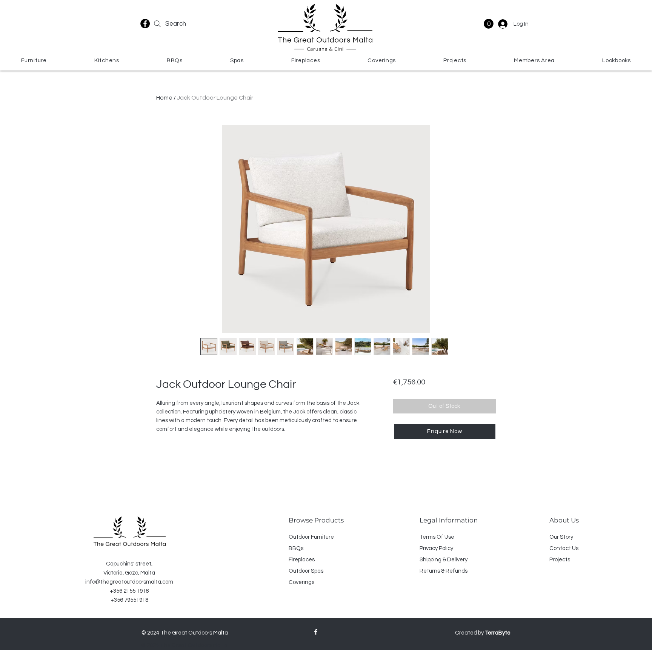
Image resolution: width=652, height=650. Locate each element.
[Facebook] (145, 23)
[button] (489, 24)
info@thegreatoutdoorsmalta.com (129, 582)
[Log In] (502, 24)
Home (164, 98)
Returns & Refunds (443, 571)
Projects (559, 559)
